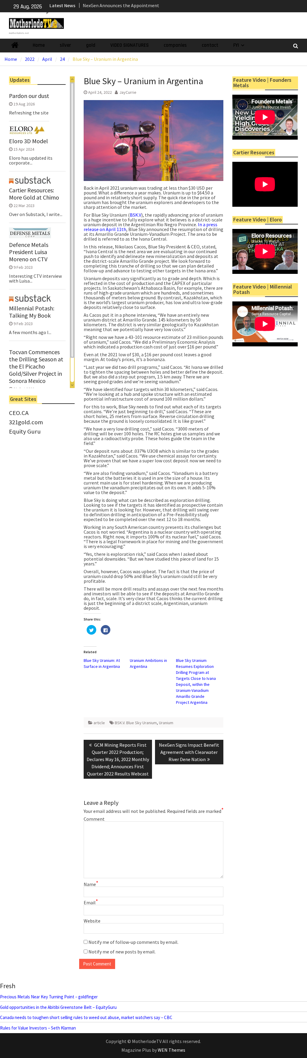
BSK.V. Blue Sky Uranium (136, 722)
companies (175, 45)
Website (92, 920)
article (99, 722)
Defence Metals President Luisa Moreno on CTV (28, 252)
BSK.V (135, 215)
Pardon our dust (29, 95)
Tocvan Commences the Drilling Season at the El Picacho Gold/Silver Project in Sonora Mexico (36, 366)
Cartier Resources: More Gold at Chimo (34, 194)
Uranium (166, 722)
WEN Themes (171, 1050)
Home (39, 45)
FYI (236, 45)
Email (91, 902)
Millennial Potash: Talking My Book (31, 312)
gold (90, 45)
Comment (94, 818)
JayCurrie (127, 92)
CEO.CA (18, 413)
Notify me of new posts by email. (122, 952)
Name (91, 884)
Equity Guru (25, 431)
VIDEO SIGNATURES (129, 45)
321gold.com (26, 422)
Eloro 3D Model (28, 141)
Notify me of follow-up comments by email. (133, 942)
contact (210, 45)
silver (65, 45)
